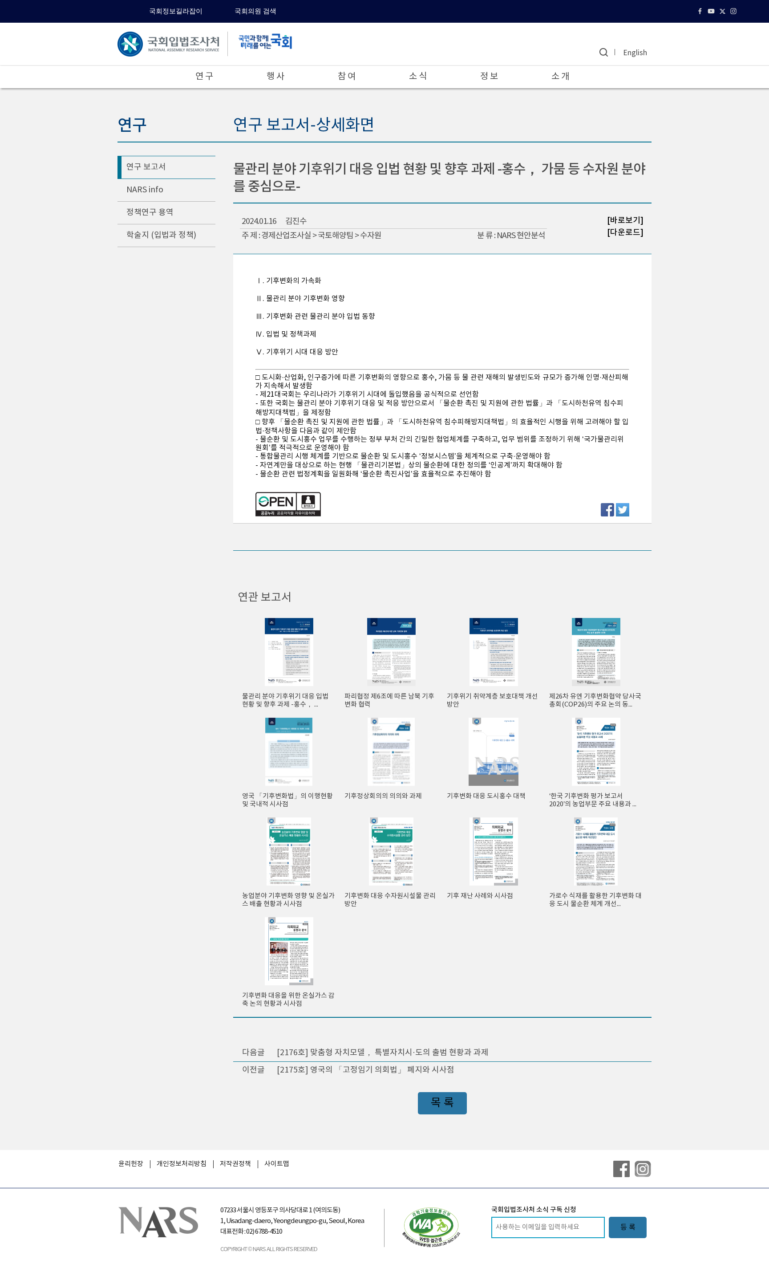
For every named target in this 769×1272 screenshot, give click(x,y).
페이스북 (701, 11)
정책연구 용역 (150, 212)
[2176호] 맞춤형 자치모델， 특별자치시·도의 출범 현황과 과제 (383, 1052)
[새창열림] (431, 1227)
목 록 (442, 1103)
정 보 (489, 77)
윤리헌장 (130, 1164)
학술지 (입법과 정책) (161, 235)
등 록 (627, 1227)
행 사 (275, 77)
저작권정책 (235, 1164)
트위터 (723, 11)
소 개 (560, 77)
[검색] (603, 52)
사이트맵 (276, 1164)
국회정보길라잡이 (175, 11)
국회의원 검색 (255, 11)
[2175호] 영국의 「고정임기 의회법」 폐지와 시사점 (365, 1070)
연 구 (204, 77)
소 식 (418, 77)
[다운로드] (625, 232)
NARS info (144, 190)
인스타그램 (734, 11)
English (635, 53)
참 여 (347, 77)
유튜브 (712, 11)
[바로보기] (625, 220)
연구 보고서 (146, 167)
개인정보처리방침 (181, 1164)
